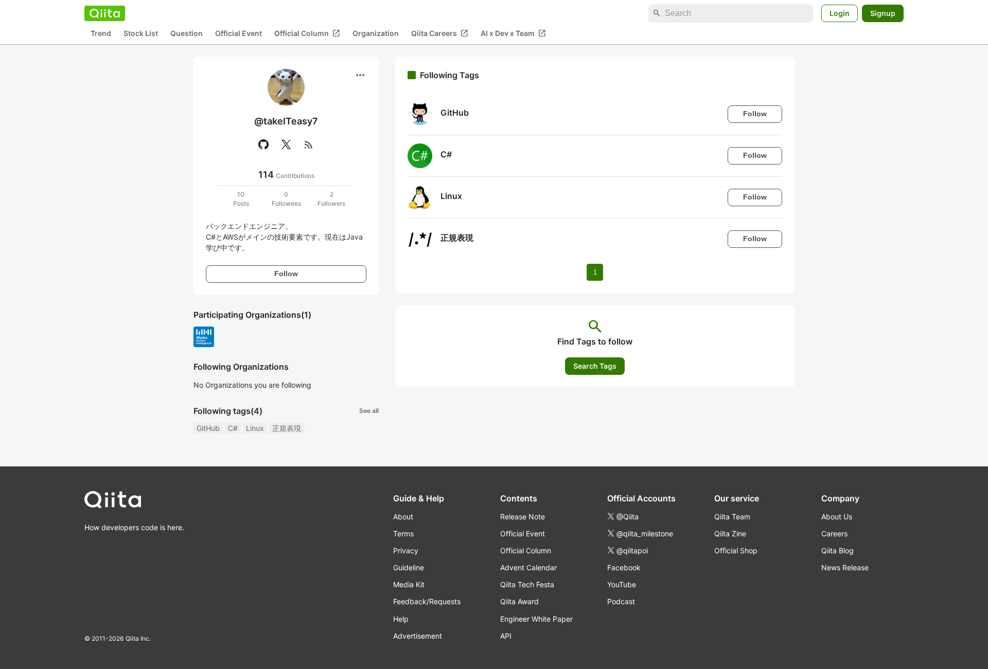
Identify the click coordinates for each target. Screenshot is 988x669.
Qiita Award (519, 601)
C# (233, 428)
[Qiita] (104, 13)
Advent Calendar (528, 567)
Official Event (238, 33)
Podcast (621, 601)
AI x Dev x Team (513, 33)
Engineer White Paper (536, 618)
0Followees (286, 198)
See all (369, 410)
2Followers (331, 198)
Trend (101, 33)
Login (840, 13)
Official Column (307, 33)
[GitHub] (263, 144)
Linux (255, 428)
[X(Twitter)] (286, 144)
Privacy (405, 550)
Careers (834, 533)
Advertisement (417, 635)
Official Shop (735, 550)
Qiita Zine (730, 533)
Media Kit (409, 584)
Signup (882, 13)
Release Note (522, 516)
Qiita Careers (439, 33)
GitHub (208, 428)
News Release (845, 567)
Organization (375, 33)
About (403, 516)
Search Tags (594, 365)
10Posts (241, 198)
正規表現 (286, 428)
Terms (403, 533)
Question (186, 33)
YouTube (621, 584)
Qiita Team (732, 516)
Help (401, 618)
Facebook (624, 567)
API (505, 635)
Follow (286, 273)
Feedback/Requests (427, 601)
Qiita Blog (837, 550)
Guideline (408, 567)
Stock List (140, 33)
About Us (836, 516)
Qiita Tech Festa (527, 584)
